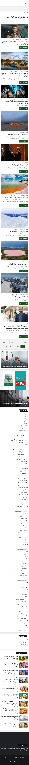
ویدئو (26, 628)
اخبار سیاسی (23, 445)
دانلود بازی (23, 513)
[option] (14, 359)
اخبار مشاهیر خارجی (21, 480)
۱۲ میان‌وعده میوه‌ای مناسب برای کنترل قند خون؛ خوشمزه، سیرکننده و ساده (10, 688)
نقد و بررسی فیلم (21, 613)
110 (17, 342)
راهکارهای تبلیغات (20, 599)
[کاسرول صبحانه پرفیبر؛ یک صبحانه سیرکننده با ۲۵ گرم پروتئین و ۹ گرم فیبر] (23, 696)
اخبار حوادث (23, 428)
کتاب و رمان (23, 528)
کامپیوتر (24, 568)
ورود (26, 640)
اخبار (26, 416)
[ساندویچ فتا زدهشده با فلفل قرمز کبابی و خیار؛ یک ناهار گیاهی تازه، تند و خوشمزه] (23, 711)
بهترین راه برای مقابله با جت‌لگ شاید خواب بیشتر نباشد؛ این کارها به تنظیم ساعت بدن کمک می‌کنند (10, 672)
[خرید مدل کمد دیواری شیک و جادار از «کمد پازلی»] (23, 725)
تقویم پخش (22, 442)
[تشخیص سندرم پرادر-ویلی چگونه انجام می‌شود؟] (23, 718)
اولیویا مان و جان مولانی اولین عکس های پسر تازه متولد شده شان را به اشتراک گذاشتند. (15, 404)
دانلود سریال (23, 516)
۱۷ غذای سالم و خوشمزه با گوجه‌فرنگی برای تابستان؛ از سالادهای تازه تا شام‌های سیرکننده (9, 703)
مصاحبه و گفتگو (23, 620)
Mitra (25, 71)
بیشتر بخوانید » (23, 47)
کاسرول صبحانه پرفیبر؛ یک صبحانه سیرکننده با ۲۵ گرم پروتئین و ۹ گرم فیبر (10, 695)
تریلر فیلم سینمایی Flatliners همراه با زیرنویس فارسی (16, 102)
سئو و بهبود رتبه (22, 547)
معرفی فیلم (22, 611)
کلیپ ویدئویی (22, 630)
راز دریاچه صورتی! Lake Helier (18, 264)
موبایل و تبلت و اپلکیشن (20, 573)
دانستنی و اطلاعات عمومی (21, 506)
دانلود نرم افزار (22, 523)
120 (12, 342)
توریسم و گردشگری (23, 499)
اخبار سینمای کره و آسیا (19, 449)
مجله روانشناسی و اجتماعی (20, 601)
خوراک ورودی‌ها (23, 642)
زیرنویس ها (23, 525)
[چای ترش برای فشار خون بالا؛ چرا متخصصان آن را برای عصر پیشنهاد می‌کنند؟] (23, 665)
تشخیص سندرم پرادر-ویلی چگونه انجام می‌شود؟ (9, 717)
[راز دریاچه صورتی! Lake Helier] (14, 250)
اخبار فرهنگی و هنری (21, 459)
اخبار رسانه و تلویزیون (21, 430)
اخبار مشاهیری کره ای (21, 483)
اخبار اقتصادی (23, 423)
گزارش (25, 556)
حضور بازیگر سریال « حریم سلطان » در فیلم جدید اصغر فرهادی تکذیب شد (16, 327)
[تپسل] (3, 371)
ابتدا (25, 342)
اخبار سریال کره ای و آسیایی (18, 440)
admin (25, 162)
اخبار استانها (23, 421)
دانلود (25, 509)
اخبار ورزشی (23, 464)
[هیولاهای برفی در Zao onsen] (14, 218)
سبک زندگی (24, 540)
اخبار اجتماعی (23, 418)
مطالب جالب (24, 623)
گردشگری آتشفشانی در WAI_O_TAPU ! (15, 197)
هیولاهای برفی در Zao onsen (18, 231)
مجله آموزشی (24, 578)
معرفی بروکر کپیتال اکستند (16, 750)
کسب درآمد (24, 552)
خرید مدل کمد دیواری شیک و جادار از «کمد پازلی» (14, 366)
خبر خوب (24, 594)
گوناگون (25, 559)
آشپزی (25, 414)
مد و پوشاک (23, 571)
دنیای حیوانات (24, 535)
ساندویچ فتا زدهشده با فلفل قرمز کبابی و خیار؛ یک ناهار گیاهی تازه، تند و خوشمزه (9, 710)
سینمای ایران (21, 452)
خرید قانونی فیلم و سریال (20, 511)
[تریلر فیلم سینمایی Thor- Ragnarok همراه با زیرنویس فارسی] (14, 31)
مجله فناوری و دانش (21, 618)
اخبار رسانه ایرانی (21, 433)
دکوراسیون (23, 563)
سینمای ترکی (21, 454)
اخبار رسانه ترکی (21, 435)
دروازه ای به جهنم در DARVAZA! (18, 134)
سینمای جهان (21, 456)
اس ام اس (23, 561)
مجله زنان (25, 590)
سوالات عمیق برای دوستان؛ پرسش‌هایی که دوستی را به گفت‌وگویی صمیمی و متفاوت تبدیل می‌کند (10, 680)
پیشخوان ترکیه (24, 497)
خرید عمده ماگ (24, 748)
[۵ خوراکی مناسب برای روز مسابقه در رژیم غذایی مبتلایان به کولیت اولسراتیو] (23, 658)
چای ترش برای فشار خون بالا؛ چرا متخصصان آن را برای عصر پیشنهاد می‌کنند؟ (10, 664)
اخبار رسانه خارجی (20, 437)
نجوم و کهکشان (22, 575)
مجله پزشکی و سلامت (22, 585)
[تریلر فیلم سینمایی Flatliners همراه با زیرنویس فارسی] (14, 91)
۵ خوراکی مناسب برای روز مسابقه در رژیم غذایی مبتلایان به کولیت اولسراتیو (9, 657)
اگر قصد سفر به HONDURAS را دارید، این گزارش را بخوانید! (15, 74)
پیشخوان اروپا (24, 492)
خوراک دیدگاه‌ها (23, 644)
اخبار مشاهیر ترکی (22, 478)
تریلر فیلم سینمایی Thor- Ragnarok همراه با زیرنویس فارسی (14, 42)
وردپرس (25, 647)
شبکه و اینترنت (24, 544)
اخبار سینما (23, 447)
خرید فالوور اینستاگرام (15, 748)
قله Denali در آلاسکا (21, 297)
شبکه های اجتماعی (21, 533)
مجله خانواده (24, 587)
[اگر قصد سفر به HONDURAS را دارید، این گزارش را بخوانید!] (14, 61)
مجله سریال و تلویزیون (21, 604)
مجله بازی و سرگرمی (22, 582)
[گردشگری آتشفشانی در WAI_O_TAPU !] (14, 184)
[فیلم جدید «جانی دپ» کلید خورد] (14, 152)
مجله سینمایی (23, 606)
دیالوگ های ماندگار (23, 537)
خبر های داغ (24, 502)
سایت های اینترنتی (21, 549)
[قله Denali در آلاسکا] (14, 283)
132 (18, 346)
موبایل (8, 748)
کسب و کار (23, 597)
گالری (25, 554)
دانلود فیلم (23, 518)
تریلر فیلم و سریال (20, 609)
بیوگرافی (25, 490)
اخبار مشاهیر (24, 473)
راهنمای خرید (23, 566)
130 (4, 342)
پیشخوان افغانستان (23, 494)
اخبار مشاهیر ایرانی (21, 475)
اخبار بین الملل (22, 426)
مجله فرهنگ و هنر (21, 616)
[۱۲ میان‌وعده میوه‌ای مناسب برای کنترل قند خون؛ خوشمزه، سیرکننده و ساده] (23, 689)
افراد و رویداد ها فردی (22, 487)
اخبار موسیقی (23, 461)
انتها (6, 346)
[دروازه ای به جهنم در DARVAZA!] (14, 121)
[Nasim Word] (22, 3)
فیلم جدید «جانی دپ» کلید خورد (17, 165)
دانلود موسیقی (22, 521)
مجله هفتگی (24, 592)
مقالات (25, 625)
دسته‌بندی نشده (23, 530)
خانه (26, 13)
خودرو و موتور (24, 504)
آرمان (26, 39)
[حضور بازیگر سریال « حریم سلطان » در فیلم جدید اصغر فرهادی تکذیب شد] (14, 314)
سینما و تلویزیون (23, 542)
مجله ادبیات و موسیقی (22, 580)
